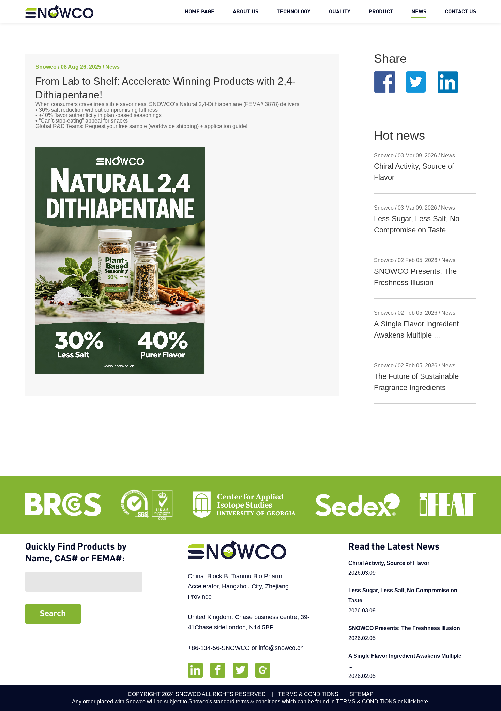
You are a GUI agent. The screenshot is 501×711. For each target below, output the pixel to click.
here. (423, 702)
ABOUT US (245, 11)
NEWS (418, 11)
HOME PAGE (199, 11)
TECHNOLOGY (293, 11)
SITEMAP (361, 694)
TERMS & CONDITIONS (308, 694)
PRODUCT (381, 11)
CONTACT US (460, 11)
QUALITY (339, 11)
